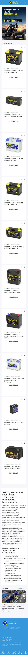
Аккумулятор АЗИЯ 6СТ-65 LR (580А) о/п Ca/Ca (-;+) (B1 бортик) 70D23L (13, 336)
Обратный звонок (6, 640)
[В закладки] (24, 47)
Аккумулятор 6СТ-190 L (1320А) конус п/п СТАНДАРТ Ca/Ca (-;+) (13, 115)
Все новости (21, 588)
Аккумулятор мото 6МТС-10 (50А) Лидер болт (13, 423)
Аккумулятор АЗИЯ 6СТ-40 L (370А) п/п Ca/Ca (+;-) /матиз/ (12, 291)
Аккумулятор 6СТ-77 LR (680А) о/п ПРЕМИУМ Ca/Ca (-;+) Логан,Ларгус (14, 380)
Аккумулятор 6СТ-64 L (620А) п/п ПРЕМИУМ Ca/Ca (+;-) (13, 159)
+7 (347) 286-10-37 (7, 637)
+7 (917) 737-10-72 (7, 639)
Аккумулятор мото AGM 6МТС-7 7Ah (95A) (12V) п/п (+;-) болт (13, 467)
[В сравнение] (22, 47)
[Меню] (2, 2)
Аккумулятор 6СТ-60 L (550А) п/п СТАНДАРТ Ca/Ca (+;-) (13, 71)
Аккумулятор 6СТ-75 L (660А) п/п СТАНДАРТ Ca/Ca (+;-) (13, 203)
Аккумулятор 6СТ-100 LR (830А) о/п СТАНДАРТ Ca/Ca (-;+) (14, 247)
